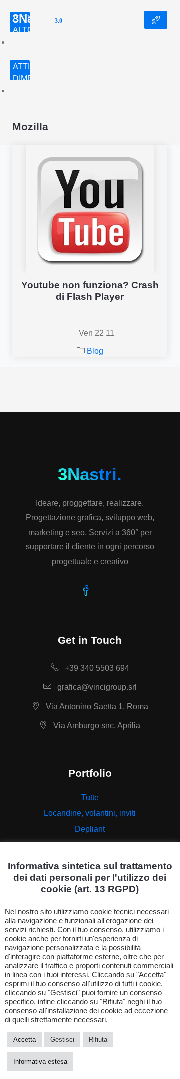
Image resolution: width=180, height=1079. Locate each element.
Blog (95, 351)
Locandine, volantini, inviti (90, 813)
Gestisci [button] (62, 1039)
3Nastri (37, 20)
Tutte (90, 797)
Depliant (90, 829)
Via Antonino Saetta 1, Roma (96, 706)
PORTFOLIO (156, 20)
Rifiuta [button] (98, 1039)
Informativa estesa (41, 1061)
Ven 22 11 (96, 333)
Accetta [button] (25, 1039)
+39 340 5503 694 (96, 668)
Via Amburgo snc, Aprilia (96, 725)
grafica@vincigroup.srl (96, 687)
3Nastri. (90, 474)
